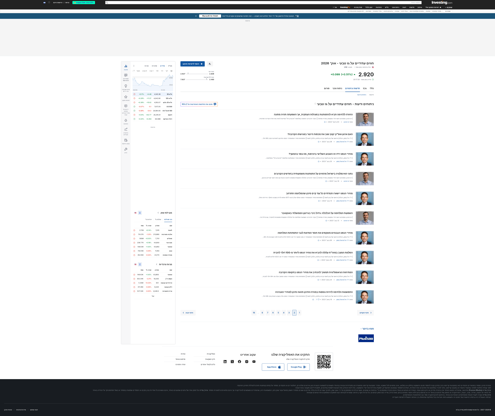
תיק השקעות (210, 359)
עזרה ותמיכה (180, 364)
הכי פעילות (168, 219)
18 (254, 313)
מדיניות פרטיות (21, 410)
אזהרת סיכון (8, 410)
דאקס (170, 115)
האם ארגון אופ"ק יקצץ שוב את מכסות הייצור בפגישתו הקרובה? (320, 134)
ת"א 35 (169, 94)
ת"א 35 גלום (167, 102)
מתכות (428, 11)
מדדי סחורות (377, 11)
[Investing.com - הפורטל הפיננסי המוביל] (442, 2)
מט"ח (170, 66)
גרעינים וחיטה (388, 11)
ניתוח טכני (337, 88)
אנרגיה (397, 11)
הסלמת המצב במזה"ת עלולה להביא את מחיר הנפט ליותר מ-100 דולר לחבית (313, 252)
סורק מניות (358, 7)
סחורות (447, 11)
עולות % (158, 219)
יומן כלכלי (369, 7)
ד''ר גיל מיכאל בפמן (342, 142)
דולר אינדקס (167, 119)
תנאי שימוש (34, 410)
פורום (326, 88)
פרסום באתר (180, 359)
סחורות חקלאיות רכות (417, 11)
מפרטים (368, 11)
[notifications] (49, 2)
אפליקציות (211, 354)
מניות (147, 66)
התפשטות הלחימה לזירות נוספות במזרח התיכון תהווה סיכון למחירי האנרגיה (314, 292)
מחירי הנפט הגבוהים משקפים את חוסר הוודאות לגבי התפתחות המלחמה (315, 232)
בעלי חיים (404, 11)
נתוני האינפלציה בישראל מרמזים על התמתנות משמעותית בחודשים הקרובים (313, 173)
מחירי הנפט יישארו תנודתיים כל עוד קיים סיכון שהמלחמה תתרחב (319, 193)
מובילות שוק (166, 212)
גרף (365, 88)
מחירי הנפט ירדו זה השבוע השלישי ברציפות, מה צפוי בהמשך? (321, 154)
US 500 (169, 107)
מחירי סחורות (436, 11)
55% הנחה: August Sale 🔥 (83, 2)
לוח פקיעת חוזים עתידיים (356, 11)
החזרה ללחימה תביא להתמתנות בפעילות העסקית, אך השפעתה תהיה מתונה (313, 114)
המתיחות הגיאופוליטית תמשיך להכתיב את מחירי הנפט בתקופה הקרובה (316, 272)
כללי (372, 88)
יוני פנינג (346, 122)
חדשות (371, 95)
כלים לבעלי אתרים (208, 364)
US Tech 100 (167, 111)
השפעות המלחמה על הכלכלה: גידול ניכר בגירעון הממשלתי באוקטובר (317, 213)
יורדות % (148, 219)
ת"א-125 (169, 98)
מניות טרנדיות (165, 264)
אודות (183, 354)
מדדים (162, 66)
